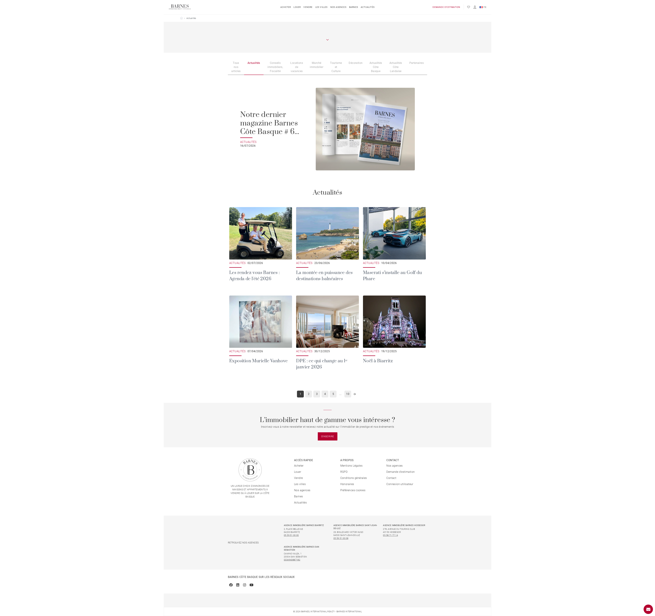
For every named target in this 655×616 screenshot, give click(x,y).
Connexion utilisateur (399, 484)
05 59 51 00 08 (340, 538)
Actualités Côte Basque (375, 67)
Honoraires (347, 484)
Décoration (355, 63)
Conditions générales (353, 478)
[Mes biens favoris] (468, 7)
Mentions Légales (351, 465)
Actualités (368, 7)
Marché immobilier (316, 65)
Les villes (321, 7)
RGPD (344, 471)
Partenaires (416, 63)
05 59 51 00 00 (291, 535)
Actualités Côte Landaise (395, 67)
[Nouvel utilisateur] (475, 7)
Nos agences (338, 7)
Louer (297, 7)
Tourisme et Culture (336, 67)
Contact (391, 478)
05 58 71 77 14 (390, 535)
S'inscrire (327, 436)
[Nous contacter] (648, 609)
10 (347, 394)
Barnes (353, 7)
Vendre (307, 7)
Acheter (285, 7)
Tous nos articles (236, 67)
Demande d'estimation (446, 7)
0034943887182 (292, 560)
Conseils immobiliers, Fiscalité (275, 67)
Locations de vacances (296, 67)
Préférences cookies (353, 490)
